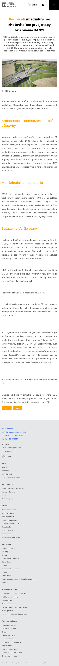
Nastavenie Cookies (9, 656)
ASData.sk (47, 663)
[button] (43, 5)
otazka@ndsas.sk (14, 448)
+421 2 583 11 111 (11, 451)
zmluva (6, 408)
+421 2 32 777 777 (16, 435)
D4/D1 (18, 408)
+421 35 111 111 (13, 439)
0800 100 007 (20, 432)
